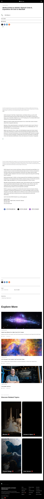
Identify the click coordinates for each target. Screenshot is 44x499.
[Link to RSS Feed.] (9, 24)
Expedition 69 (24, 196)
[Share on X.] (2, 24)
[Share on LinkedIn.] (7, 24)
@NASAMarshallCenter (10, 209)
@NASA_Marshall (23, 209)
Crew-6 (19, 196)
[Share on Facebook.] (4, 24)
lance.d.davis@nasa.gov (8, 203)
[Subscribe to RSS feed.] (9, 282)
